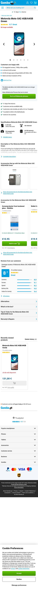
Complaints (7, 492)
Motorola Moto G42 (7, 15)
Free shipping (11, 248)
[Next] (34, 44)
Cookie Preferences (30, 491)
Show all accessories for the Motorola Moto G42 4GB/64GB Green (17, 192)
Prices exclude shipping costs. (19, 484)
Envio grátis (11, 387)
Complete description (9, 156)
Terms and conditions (28, 492)
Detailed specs (7, 137)
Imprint (21, 491)
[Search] (34, 7)
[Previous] (4, 44)
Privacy (16, 491)
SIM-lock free (7, 80)
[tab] (10, 60)
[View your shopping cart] (35, 2)
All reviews (6, 296)
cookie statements (23, 568)
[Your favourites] (31, 2)
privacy (13, 568)
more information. (19, 487)
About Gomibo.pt (7, 491)
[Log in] (27, 2)
